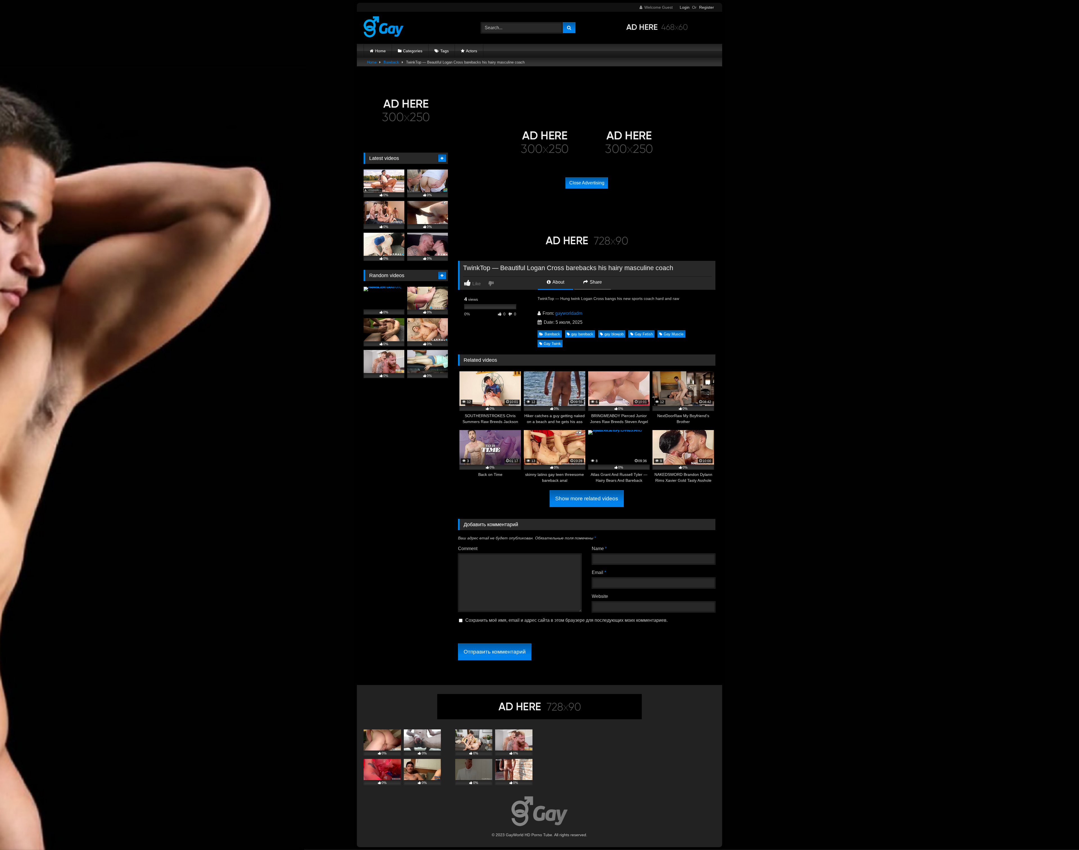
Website (600, 596)
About (558, 282)
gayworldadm (568, 313)
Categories (412, 51)
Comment (467, 548)
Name (599, 548)
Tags (444, 51)
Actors (471, 51)
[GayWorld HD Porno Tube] (384, 27)
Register (706, 7)
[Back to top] (1061, 833)
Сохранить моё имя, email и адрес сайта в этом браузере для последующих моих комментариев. (566, 620)
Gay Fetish (644, 334)
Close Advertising (586, 182)
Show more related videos (586, 498)
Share (595, 282)
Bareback (391, 62)
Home (380, 51)
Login (685, 7)
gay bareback (582, 334)
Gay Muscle (673, 334)
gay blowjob (614, 334)
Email (599, 572)
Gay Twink (552, 344)
